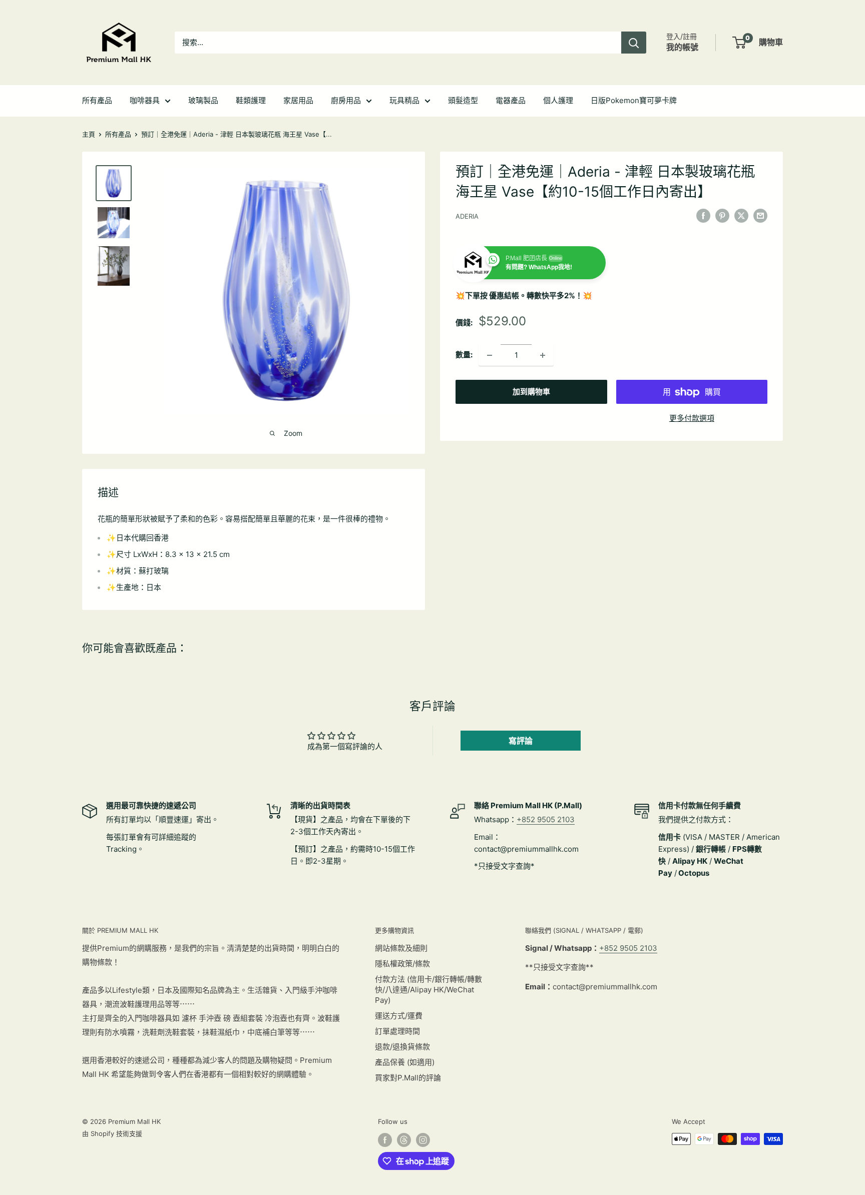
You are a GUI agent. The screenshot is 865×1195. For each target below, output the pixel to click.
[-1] (489, 355)
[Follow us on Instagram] (423, 1140)
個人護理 (558, 100)
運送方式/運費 (398, 1015)
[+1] (542, 355)
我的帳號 (682, 47)
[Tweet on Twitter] (741, 215)
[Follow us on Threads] (404, 1140)
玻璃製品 (203, 100)
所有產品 (97, 100)
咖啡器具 (145, 100)
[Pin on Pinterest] (722, 215)
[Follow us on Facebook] (385, 1140)
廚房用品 (346, 100)
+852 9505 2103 (546, 819)
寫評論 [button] (521, 741)
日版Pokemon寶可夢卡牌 (634, 100)
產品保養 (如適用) (405, 1062)
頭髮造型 (463, 100)
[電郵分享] (760, 215)
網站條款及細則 (401, 948)
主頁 (88, 134)
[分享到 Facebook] (703, 215)
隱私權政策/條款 (402, 963)
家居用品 (298, 100)
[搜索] (633, 43)
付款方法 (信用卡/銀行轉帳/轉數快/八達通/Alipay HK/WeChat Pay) (428, 989)
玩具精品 (404, 100)
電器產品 (511, 100)
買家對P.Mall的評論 (408, 1077)
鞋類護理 (251, 100)
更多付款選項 (691, 418)
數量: (464, 355)
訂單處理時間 (397, 1031)
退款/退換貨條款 (402, 1046)
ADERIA (467, 216)
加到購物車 (531, 392)
